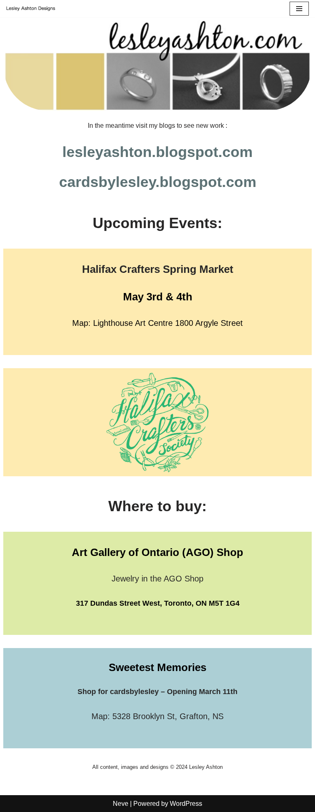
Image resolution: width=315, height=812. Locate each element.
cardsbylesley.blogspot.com (157, 181)
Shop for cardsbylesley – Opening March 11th (157, 691)
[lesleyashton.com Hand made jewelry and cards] (30, 8)
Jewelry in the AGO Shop (157, 578)
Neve (120, 803)
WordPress (186, 803)
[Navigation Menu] (299, 9)
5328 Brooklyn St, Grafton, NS (168, 716)
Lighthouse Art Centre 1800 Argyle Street (168, 323)
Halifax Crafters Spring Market (157, 269)
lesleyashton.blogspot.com (157, 151)
